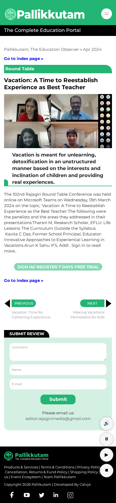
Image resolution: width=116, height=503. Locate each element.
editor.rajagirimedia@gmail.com (58, 418)
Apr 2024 (92, 49)
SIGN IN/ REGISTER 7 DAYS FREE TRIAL (58, 266)
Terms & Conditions (57, 467)
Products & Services (21, 467)
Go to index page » (23, 58)
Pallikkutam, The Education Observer (41, 49)
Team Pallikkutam (59, 477)
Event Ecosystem (26, 477)
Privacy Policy (89, 467)
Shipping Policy (84, 472)
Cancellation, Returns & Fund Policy (36, 472)
